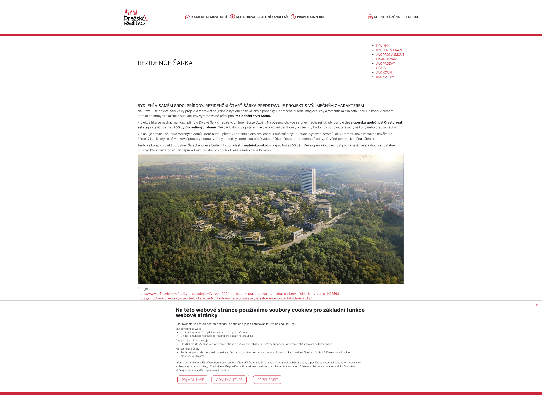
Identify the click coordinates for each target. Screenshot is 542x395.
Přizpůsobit (267, 379)
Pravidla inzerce (311, 17)
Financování (386, 59)
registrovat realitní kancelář (262, 17)
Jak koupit (385, 72)
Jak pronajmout (390, 55)
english (412, 17)
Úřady (381, 68)
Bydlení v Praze (389, 50)
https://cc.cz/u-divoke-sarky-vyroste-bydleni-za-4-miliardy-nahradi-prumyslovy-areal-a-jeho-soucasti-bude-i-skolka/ (225, 298)
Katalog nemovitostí (209, 17)
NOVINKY (383, 46)
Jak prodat (385, 63)
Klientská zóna (387, 17)
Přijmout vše (193, 379)
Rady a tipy (385, 77)
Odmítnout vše (229, 379)
